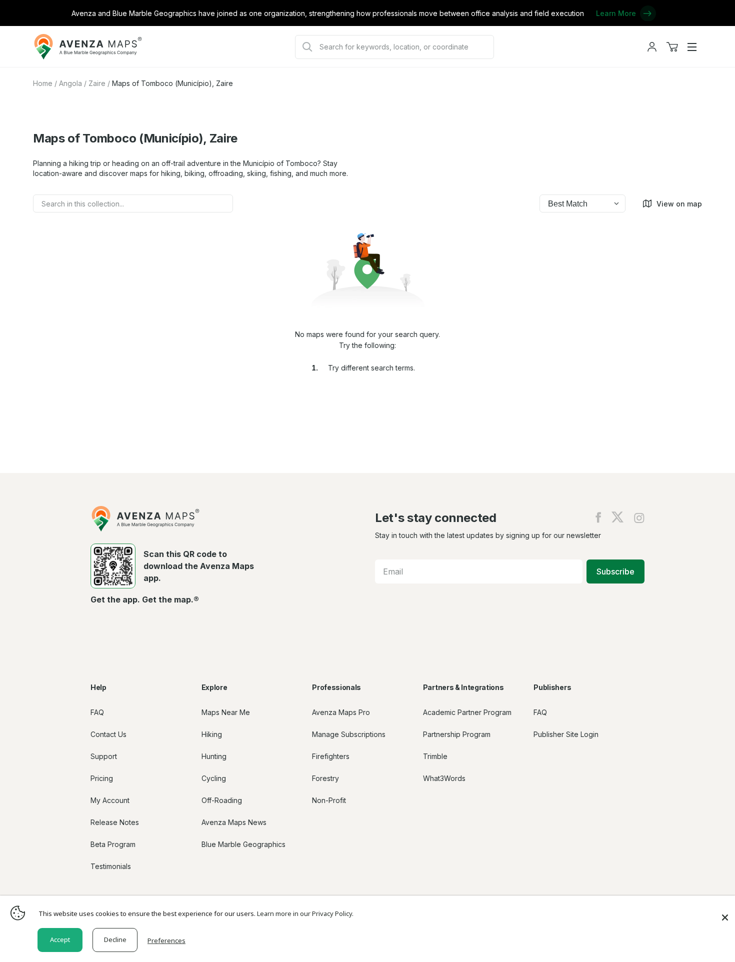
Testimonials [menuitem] (110, 866)
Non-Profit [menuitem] (329, 800)
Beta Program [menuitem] (113, 844)
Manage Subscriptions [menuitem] (349, 734)
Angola (70, 83)
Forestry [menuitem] (325, 778)
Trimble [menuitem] (435, 756)
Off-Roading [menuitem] (222, 800)
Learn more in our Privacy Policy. (305, 913)
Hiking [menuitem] (212, 734)
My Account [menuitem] (110, 800)
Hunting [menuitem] (214, 756)
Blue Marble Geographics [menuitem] (244, 844)
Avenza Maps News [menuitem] (234, 822)
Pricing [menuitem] (101, 778)
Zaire (97, 83)
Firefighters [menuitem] (331, 756)
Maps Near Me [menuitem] (226, 712)
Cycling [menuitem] (214, 778)
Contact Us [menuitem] (108, 734)
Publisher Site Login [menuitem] (566, 734)
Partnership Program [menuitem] (456, 734)
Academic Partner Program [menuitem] (467, 712)
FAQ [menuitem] (97, 712)
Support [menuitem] (103, 756)
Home (42, 83)
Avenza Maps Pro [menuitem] (341, 712)
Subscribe (615, 571)
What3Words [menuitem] (444, 778)
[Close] (725, 912)
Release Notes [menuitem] (114, 822)
